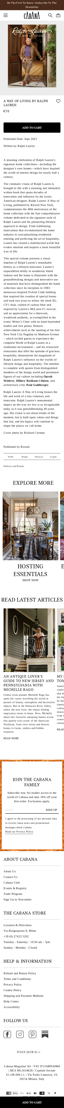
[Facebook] (7, 1034)
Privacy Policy (13, 984)
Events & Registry (15, 888)
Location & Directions (18, 925)
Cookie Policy (12, 990)
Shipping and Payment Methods (23, 995)
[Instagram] (20, 1034)
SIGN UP (51, 810)
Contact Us (11, 877)
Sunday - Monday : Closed (20, 947)
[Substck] (45, 1034)
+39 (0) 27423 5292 (16, 936)
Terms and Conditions (17, 978)
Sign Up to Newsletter (18, 899)
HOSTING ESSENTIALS (30, 570)
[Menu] (6, 15)
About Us (10, 871)
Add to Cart (32, 1102)
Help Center (11, 1001)
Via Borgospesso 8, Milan (20, 930)
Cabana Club (12, 882)
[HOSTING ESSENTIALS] (30, 526)
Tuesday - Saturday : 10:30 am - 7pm (27, 942)
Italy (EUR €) (27, 1052)
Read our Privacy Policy (19, 831)
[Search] (50, 16)
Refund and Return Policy (20, 973)
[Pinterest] (32, 1034)
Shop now (30, 580)
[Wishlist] (58, 103)
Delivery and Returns (14, 466)
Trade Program (13, 893)
